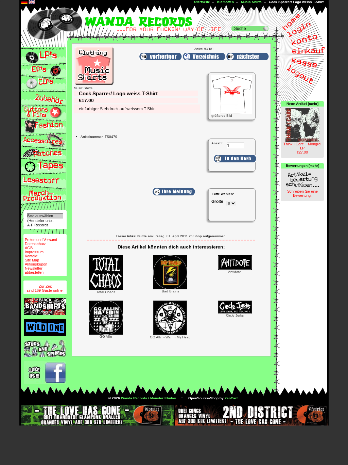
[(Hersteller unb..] (45, 221)
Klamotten (225, 2)
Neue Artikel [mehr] (302, 104)
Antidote (234, 272)
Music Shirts (251, 2)
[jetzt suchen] (265, 28)
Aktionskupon (36, 264)
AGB (29, 248)
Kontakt (31, 256)
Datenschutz (35, 244)
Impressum (34, 252)
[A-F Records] (45, 225)
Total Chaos (106, 292)
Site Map (32, 260)
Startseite (202, 2)
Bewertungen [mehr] (302, 165)
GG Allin (106, 336)
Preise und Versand (41, 240)
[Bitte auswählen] (45, 216)
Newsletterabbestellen (34, 270)
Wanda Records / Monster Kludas (148, 398)
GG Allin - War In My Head (170, 337)
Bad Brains (170, 291)
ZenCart (231, 398)
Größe (217, 201)
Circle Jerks (235, 315)
